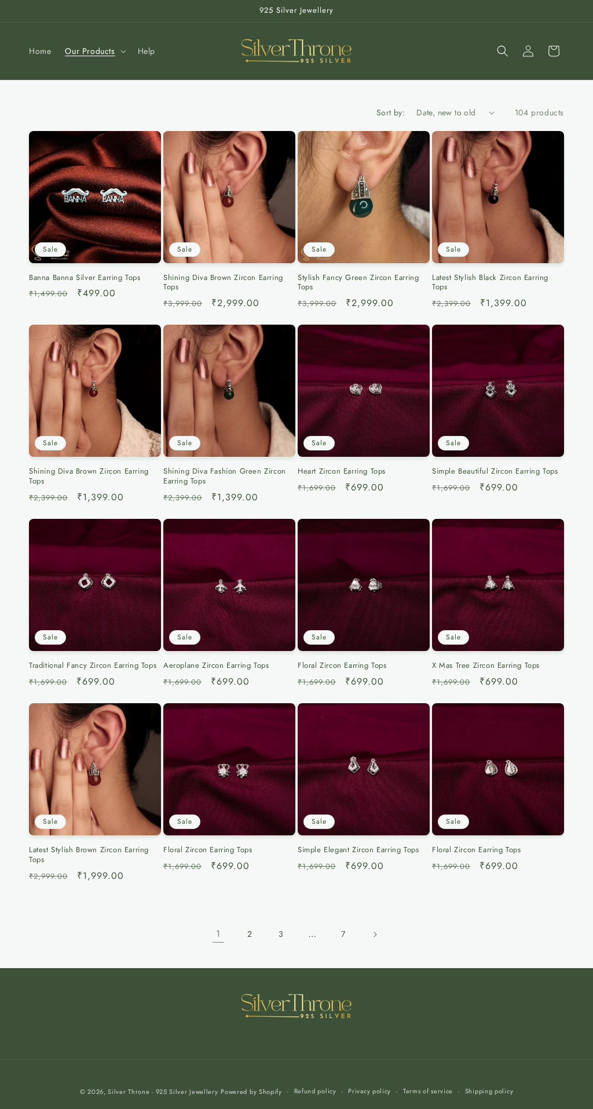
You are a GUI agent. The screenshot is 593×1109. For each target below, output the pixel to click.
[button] (94, 51)
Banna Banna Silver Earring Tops (85, 278)
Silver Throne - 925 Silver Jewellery (163, 1091)
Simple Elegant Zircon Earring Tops (358, 850)
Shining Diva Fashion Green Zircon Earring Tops (224, 476)
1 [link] (218, 933)
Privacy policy (369, 1091)
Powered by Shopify (251, 1091)
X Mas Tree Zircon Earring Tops (486, 666)
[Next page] (374, 934)
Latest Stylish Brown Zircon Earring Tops (89, 855)
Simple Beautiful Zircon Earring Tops (495, 472)
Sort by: (390, 112)
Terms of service (428, 1091)
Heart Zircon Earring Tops (342, 472)
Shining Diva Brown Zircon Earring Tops (223, 283)
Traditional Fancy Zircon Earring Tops (92, 666)
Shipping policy (489, 1091)
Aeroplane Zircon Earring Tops (216, 666)
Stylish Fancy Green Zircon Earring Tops (358, 283)
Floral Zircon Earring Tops (342, 666)
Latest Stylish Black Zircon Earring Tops (490, 283)
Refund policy (315, 1091)
